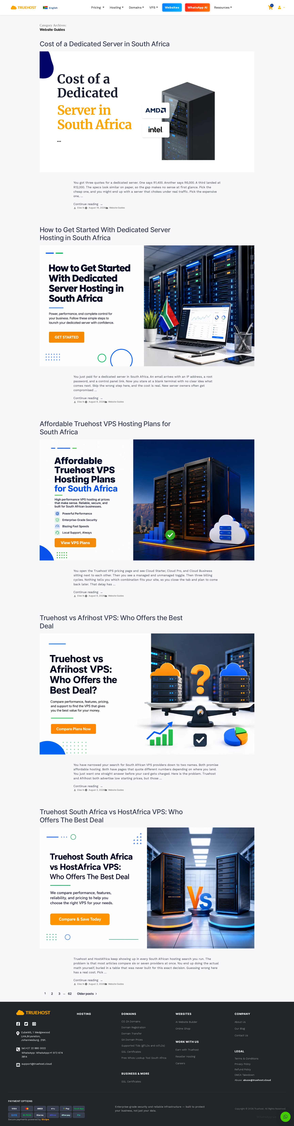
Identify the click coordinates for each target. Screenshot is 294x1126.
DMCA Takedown (244, 1074)
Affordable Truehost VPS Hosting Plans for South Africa (105, 428)
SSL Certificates (131, 1081)
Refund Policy (243, 1069)
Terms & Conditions (246, 1058)
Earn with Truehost (187, 1049)
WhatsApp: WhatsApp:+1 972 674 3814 (42, 1054)
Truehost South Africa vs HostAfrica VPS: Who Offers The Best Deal (111, 816)
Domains (135, 7)
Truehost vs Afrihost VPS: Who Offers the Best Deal (111, 622)
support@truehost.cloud (37, 1063)
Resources (222, 7)
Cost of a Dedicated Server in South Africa (105, 44)
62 (70, 993)
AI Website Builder (186, 1022)
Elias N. (81, 207)
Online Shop (183, 1028)
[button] (50, 7)
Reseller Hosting (185, 1056)
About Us (240, 1022)
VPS (152, 7)
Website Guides (117, 207)
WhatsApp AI (197, 7)
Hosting (115, 7)
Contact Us (241, 1035)
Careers (180, 1063)
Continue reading (88, 204)
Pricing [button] (96, 7)
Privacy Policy (243, 1064)
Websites (172, 7)
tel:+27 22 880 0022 (34, 1048)
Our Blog (240, 1028)
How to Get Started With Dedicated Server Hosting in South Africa (105, 234)
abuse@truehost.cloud (257, 1080)
